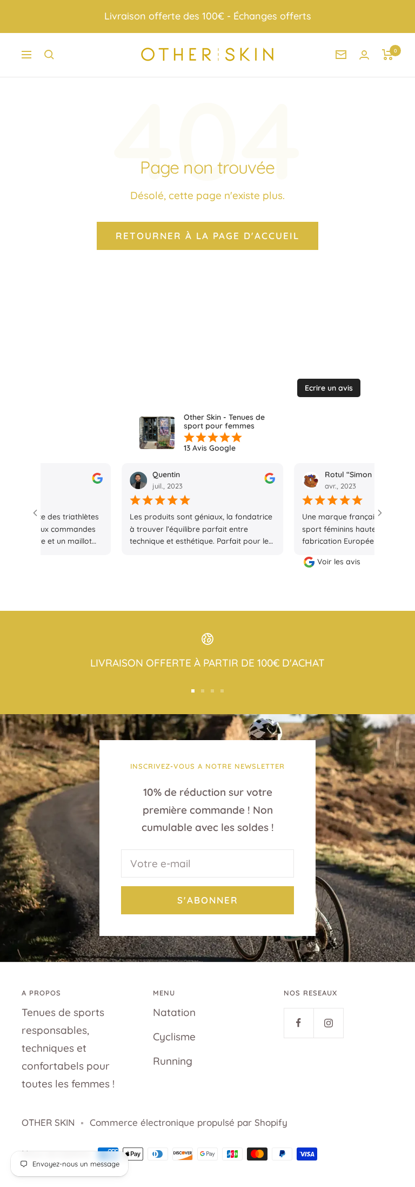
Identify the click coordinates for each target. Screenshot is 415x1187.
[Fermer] (355, 426)
